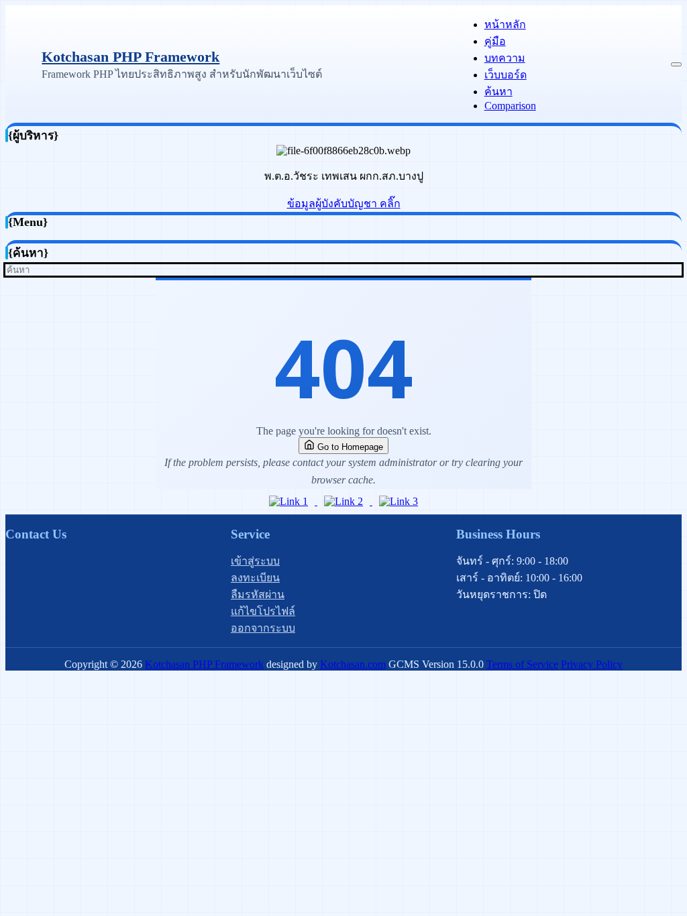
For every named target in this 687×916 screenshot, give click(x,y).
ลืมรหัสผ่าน (257, 594)
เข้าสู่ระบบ (255, 561)
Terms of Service (522, 664)
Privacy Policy (592, 664)
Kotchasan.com (353, 664)
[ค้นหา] (678, 270)
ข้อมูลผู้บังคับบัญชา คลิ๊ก (344, 203)
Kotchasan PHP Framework (130, 56)
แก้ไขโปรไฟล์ (263, 611)
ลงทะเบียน (255, 577)
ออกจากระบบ (263, 628)
